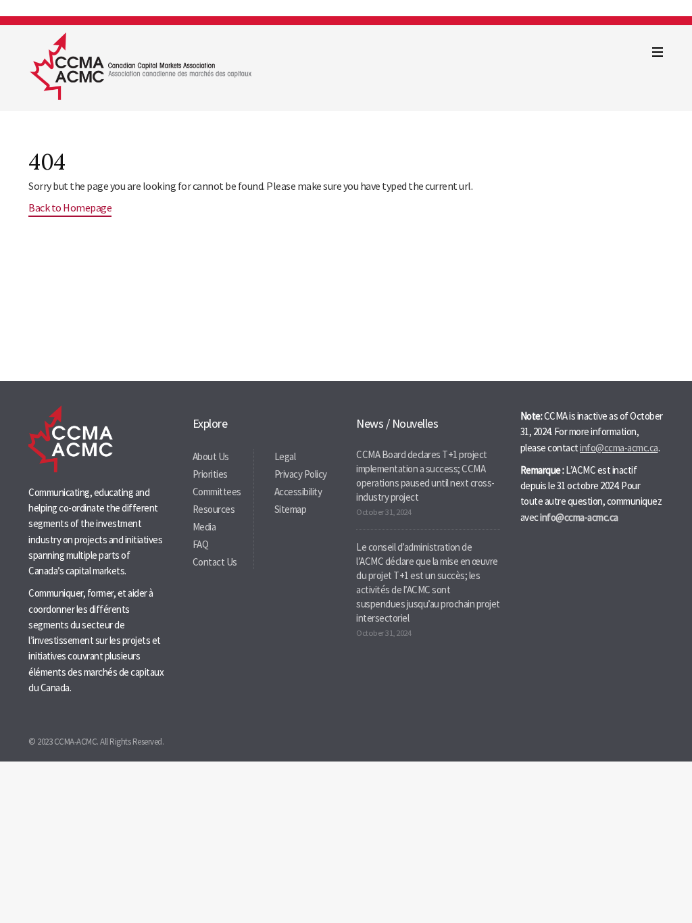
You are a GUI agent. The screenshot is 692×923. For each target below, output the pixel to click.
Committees (217, 491)
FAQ (201, 544)
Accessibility (298, 491)
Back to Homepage (70, 207)
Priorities (210, 474)
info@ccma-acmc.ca (619, 447)
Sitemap (290, 509)
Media (204, 526)
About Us (211, 456)
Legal (285, 456)
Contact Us (215, 561)
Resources (214, 509)
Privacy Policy (300, 474)
